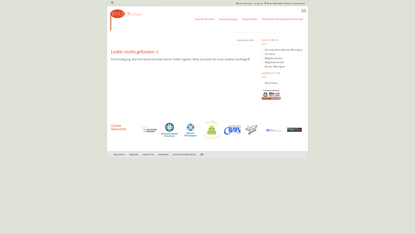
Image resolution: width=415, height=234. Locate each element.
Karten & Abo (250, 19)
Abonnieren (271, 82)
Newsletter (148, 155)
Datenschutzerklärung (184, 155)
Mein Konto (119, 155)
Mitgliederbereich (274, 62)
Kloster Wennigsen (275, 66)
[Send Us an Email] (304, 10)
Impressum (163, 155)
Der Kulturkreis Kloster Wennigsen (284, 49)
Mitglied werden (274, 58)
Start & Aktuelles (205, 19)
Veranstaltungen (228, 19)
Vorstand (270, 54)
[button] (7, 227)
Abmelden (133, 155)
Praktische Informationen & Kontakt (282, 19)
